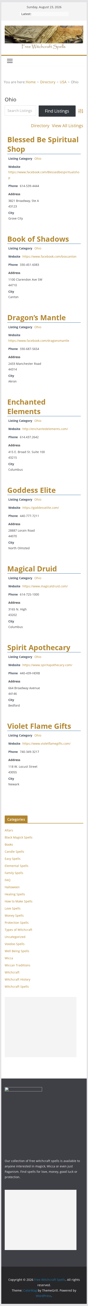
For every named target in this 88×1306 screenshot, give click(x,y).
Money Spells (14, 915)
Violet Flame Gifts (39, 726)
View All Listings (67, 125)
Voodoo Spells (15, 944)
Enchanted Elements (26, 406)
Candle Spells (14, 852)
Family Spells (14, 873)
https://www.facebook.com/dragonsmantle (38, 341)
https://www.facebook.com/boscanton (49, 256)
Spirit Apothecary (38, 647)
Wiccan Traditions (17, 965)
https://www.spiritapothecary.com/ (47, 665)
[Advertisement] (40, 1027)
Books (9, 844)
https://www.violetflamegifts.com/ (46, 743)
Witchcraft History (17, 979)
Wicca (9, 958)
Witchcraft (12, 972)
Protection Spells (17, 923)
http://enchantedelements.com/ (45, 429)
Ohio (37, 158)
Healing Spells (15, 894)
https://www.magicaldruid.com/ (45, 586)
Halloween (12, 887)
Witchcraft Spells (17, 986)
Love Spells (13, 908)
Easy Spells (13, 859)
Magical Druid (32, 569)
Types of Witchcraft (18, 930)
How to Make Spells (18, 901)
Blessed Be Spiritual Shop (43, 144)
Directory (40, 125)
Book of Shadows (38, 239)
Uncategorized (15, 937)
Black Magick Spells (18, 837)
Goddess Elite (31, 490)
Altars (9, 830)
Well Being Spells (17, 951)
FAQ (7, 880)
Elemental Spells (16, 866)
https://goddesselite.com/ (40, 508)
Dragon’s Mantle (36, 317)
